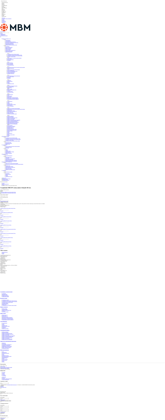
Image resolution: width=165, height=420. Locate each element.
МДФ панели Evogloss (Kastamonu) (7, 317)
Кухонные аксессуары (10, 128)
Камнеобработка (8, 40)
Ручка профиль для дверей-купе (6, 344)
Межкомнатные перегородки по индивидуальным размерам (16, 67)
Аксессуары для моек (10, 92)
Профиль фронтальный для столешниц (13, 122)
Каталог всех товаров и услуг (6, 38)
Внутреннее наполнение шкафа (11, 129)
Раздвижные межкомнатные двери (12, 71)
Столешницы (7, 46)
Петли (3, 351)
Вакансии (3, 22)
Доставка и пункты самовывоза (6, 18)
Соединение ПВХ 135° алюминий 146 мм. (6, 212)
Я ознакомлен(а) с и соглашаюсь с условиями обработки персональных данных (18, 384)
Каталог (1, 33)
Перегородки (4, 343)
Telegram (6, 179)
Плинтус (7, 175)
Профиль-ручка (8, 165)
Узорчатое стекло (9, 103)
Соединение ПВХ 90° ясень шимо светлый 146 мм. (7, 208)
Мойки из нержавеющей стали (11, 89)
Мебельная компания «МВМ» (4, 368)
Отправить (2, 385)
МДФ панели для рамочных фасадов (12, 97)
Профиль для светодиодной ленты (12, 123)
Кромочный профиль (5, 332)
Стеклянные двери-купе (10, 72)
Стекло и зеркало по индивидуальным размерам (13, 146)
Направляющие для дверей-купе (12, 111)
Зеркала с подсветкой (9, 153)
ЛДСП (8, 95)
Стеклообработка (9, 101)
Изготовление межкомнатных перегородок (12, 42)
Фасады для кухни (10, 62)
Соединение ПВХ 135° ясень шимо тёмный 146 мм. (8, 233)
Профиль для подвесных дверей (12, 113)
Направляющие (4, 352)
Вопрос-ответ (4, 21)
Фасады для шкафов (10, 63)
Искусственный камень (9, 47)
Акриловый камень (8, 142)
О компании (4, 375)
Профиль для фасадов (10, 116)
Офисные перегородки (10, 68)
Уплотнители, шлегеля (9, 168)
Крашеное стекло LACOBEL (11, 104)
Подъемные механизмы (5, 353)
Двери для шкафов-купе (10, 70)
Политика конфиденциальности (7, 378)
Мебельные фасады (8, 48)
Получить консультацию (4, 35)
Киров (3, 253)
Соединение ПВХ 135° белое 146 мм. (5, 216)
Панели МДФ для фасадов (9, 159)
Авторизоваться (2, 412)
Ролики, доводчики (10, 112)
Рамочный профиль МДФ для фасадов (11, 160)
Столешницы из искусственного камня (13, 54)
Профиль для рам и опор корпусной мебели (8, 335)
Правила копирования (5, 379)
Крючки (8, 135)
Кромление (9, 78)
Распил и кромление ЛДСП (10, 44)
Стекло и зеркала (8, 49)
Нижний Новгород (5, 252)
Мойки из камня (4, 308)
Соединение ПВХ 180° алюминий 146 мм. (6, 237)
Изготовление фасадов (9, 155)
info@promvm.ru (2, 31)
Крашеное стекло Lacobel (5, 326)
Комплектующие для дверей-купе (10, 50)
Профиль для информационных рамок (12, 120)
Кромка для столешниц (5, 295)
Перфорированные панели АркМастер (13, 99)
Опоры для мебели (5, 359)
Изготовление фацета (10, 59)
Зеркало (7, 150)
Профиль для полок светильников (12, 121)
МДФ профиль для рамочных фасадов (12, 98)
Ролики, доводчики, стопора (6, 347)
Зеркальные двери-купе (10, 73)
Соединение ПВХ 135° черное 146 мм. (6, 220)
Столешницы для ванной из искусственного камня (14, 55)
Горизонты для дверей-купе (6, 345)
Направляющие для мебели (11, 126)
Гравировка (9, 60)
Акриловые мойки (10, 91)
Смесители (8, 90)
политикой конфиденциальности (12, 384)
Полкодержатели (9, 133)
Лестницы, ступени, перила (11, 56)
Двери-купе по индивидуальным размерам (13, 69)
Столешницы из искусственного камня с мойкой (9, 305)
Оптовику (3, 374)
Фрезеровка (9, 77)
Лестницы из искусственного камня (7, 302)
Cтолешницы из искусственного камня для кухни (9, 300)
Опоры (8, 132)
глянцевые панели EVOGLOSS (10, 158)
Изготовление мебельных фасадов (11, 41)
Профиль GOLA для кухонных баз (7, 339)
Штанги (3, 361)
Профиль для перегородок (11, 118)
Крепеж (8, 131)
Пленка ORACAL (10, 105)
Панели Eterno (9, 96)
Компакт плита (9, 87)
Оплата (3, 19)
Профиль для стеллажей (10, 119)
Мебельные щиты (9, 81)
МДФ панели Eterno (5, 316)
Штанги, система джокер (11, 134)
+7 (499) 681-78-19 (7, 178)
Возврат (3, 20)
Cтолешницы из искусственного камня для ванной (9, 301)
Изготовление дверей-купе (9, 43)
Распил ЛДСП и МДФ (10, 76)
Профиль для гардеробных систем (12, 117)
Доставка (3, 372)
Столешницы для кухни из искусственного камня (13, 138)
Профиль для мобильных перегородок (7, 334)
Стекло (8, 102)
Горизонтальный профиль (11, 110)
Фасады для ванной (10, 64)
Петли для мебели (10, 125)
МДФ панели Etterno (9, 157)
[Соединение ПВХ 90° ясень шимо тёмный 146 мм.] (8, 192)
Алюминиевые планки (10, 83)
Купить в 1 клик (5, 201)
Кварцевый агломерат (10, 86)
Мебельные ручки (10, 127)
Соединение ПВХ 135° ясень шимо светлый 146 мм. (8, 229)
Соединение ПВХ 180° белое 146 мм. (5, 241)
